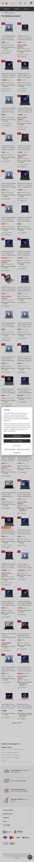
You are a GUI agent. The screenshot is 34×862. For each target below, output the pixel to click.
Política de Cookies (9, 449)
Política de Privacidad (23, 449)
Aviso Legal (17, 452)
